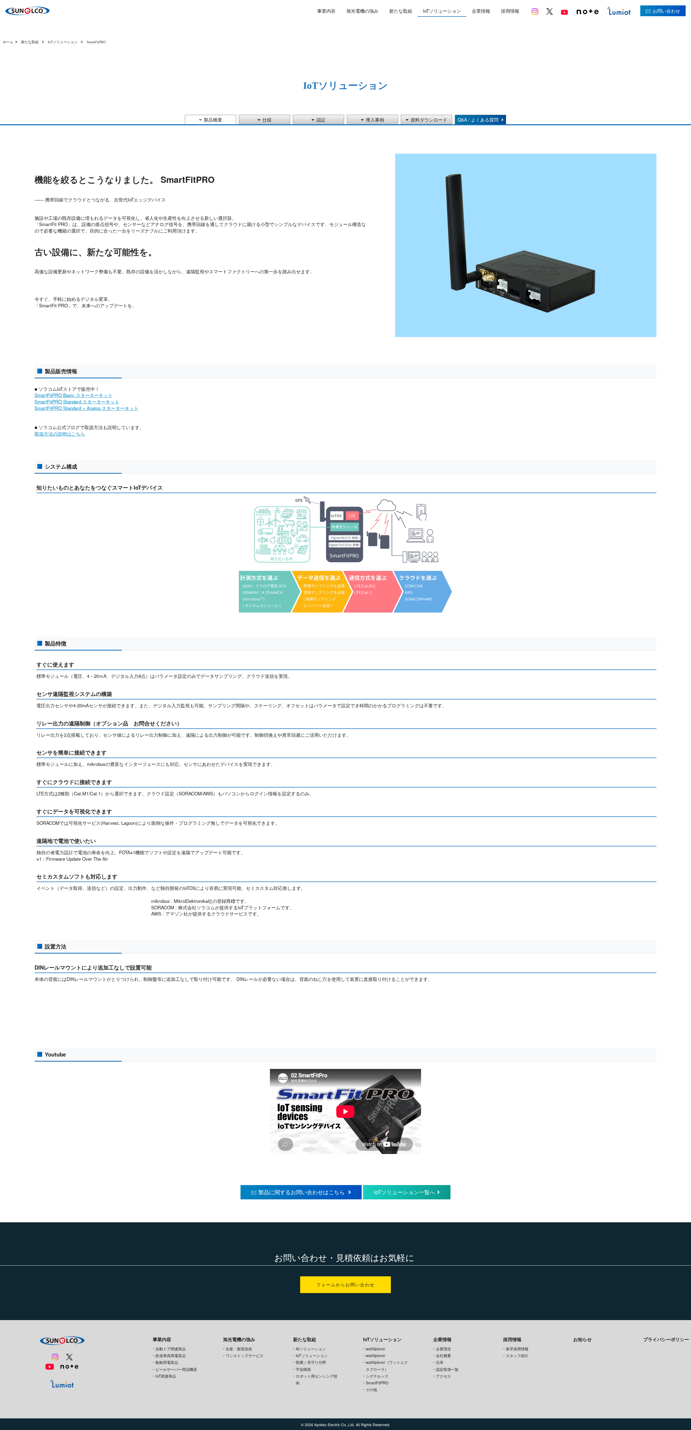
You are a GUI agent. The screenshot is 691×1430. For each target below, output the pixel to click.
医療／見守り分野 (311, 1362)
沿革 (439, 1362)
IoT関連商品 (165, 1376)
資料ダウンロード (429, 119)
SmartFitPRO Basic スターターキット (74, 395)
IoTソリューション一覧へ (404, 1192)
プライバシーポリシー (666, 1339)
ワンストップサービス (244, 1355)
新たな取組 (400, 10)
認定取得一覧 (447, 1369)
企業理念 (443, 1348)
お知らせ (582, 1339)
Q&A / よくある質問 (479, 119)
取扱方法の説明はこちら (60, 433)
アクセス (443, 1376)
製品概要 (213, 119)
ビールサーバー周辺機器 (176, 1369)
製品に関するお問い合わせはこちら (302, 1192)
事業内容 (326, 10)
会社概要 (443, 1355)
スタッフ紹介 (517, 1355)
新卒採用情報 (517, 1348)
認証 (321, 119)
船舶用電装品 (166, 1362)
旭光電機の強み (362, 10)
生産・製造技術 (239, 1348)
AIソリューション (311, 1348)
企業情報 (481, 10)
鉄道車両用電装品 (170, 1355)
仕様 (267, 119)
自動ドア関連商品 (170, 1348)
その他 (371, 1389)
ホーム (8, 42)
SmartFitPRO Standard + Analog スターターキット (86, 408)
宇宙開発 (303, 1369)
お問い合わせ (666, 10)
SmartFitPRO (377, 1382)
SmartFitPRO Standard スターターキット (77, 401)
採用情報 (510, 10)
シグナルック (377, 1376)
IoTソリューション (442, 10)
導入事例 (375, 119)
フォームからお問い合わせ (345, 1284)
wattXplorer (375, 1348)
